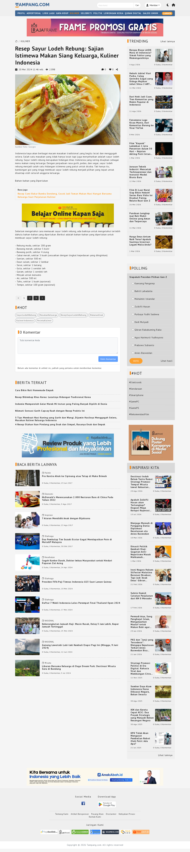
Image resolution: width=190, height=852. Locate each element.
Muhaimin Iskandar (145, 298)
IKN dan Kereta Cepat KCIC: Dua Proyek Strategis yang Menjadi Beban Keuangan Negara (142, 715)
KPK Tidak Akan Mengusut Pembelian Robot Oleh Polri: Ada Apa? (140, 738)
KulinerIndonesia (25, 320)
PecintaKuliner (44, 320)
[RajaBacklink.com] (49, 831)
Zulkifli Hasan (142, 306)
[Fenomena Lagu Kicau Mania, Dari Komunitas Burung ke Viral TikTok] (163, 125)
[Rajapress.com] (110, 831)
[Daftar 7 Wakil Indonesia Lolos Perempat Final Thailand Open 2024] (27, 604)
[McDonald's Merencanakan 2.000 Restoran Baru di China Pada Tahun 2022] (27, 498)
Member (153, 5)
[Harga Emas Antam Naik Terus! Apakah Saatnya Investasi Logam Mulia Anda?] (163, 241)
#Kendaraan (135, 388)
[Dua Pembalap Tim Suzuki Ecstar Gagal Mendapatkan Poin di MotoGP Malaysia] (27, 541)
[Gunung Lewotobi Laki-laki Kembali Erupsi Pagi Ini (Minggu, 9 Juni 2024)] (27, 646)
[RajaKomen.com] (80, 831)
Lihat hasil (166, 360)
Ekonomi (49, 494)
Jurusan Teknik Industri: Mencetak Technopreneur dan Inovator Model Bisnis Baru (140, 172)
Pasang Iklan (97, 814)
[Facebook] (83, 803)
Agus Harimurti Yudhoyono (149, 337)
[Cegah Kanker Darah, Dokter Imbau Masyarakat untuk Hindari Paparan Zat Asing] (27, 562)
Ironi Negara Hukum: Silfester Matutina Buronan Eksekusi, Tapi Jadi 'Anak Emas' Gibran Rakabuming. (142, 575)
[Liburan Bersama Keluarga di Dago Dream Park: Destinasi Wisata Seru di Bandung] (27, 667)
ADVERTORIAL (34, 13)
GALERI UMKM (150, 13)
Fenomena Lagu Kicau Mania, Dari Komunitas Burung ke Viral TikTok (141, 124)
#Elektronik (135, 382)
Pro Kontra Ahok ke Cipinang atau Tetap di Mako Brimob (74, 476)
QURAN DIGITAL (133, 13)
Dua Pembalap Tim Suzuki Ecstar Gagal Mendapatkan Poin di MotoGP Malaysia (77, 541)
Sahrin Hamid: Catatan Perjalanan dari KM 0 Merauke (142, 596)
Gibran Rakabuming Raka (148, 329)
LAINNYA (167, 13)
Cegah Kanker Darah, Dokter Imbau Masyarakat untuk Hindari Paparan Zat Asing (77, 562)
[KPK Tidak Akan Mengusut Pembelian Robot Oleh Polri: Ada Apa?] (163, 738)
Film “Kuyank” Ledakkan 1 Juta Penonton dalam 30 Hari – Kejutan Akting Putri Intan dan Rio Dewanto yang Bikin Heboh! (140, 148)
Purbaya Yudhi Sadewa (147, 314)
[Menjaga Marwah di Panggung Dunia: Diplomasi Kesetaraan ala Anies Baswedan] (163, 528)
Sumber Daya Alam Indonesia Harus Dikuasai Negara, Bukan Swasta (141, 690)
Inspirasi (49, 515)
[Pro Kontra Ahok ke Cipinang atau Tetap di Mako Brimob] (27, 477)
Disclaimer (111, 814)
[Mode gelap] (168, 5)
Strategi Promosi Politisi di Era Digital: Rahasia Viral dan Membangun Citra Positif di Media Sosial (141, 668)
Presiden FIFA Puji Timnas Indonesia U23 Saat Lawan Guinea (76, 581)
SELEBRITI (86, 13)
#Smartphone (136, 395)
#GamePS (134, 408)
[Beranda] (173, 5)
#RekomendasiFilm (139, 414)
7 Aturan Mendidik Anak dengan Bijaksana (66, 518)
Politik (48, 473)
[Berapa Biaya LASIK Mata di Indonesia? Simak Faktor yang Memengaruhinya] (163, 55)
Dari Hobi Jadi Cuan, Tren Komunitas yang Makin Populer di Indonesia (141, 100)
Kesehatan (50, 557)
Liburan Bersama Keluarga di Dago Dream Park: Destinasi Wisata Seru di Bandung (79, 667)
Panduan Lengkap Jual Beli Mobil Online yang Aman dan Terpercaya (139, 217)
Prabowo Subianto (144, 345)
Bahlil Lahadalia (143, 291)
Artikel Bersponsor (80, 814)
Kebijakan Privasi (127, 814)
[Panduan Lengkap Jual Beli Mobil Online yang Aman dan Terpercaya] (163, 218)
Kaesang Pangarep (145, 283)
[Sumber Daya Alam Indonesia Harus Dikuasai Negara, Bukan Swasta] (163, 691)
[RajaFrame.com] (64, 831)
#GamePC (134, 401)
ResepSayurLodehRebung (73, 315)
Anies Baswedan (143, 353)
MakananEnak (96, 315)
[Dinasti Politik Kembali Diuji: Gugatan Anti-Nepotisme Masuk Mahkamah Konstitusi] (163, 551)
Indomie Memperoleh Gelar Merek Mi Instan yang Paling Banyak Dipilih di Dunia (61, 404)
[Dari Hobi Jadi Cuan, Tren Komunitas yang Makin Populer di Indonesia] (163, 101)
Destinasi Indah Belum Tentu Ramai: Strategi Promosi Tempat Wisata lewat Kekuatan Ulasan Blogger (142, 482)
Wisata (48, 663)
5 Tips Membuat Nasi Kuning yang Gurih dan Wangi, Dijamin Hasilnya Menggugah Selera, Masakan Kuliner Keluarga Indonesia (66, 419)
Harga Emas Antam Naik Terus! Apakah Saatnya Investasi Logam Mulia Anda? (140, 240)
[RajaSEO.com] (125, 831)
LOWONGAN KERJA (113, 13)
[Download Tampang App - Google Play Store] (107, 804)
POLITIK (97, 13)
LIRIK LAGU (49, 13)
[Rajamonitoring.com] (95, 831)
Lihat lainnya (168, 41)
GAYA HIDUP (62, 13)
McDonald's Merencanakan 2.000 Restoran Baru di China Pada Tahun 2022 (77, 498)
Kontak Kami (95, 817)
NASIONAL (49, 620)
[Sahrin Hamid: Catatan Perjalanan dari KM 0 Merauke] (163, 598)
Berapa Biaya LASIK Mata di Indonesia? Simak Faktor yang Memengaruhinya (140, 54)
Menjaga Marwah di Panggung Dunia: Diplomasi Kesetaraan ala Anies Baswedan (142, 528)
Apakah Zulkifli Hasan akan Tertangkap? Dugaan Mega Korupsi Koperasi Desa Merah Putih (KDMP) (141, 505)
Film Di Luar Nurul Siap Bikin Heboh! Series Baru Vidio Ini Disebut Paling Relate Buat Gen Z (141, 195)
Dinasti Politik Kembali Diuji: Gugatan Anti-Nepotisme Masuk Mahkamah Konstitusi (141, 552)
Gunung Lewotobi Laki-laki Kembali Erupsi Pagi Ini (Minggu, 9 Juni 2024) (80, 646)
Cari (137, 5)
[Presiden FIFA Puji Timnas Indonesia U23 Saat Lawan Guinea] (27, 583)
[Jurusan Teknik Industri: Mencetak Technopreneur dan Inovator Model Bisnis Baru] (163, 171)
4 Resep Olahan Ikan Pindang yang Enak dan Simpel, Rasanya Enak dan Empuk (60, 424)
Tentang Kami (61, 814)
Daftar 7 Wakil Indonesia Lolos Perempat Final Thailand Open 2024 (81, 602)
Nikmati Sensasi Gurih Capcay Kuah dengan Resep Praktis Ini (50, 410)
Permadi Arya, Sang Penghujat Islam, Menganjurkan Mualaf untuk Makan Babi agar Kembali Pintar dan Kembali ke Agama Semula (142, 622)
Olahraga (49, 536)
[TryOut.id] (140, 831)
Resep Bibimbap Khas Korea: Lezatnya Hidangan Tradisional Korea (53, 397)
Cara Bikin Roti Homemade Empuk (34, 390)
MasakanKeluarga (48, 315)
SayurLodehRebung (26, 315)
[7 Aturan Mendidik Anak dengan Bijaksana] (27, 519)
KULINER (74, 13)
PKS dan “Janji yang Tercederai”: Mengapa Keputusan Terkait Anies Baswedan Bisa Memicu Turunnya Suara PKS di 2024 (142, 645)
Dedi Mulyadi (142, 322)
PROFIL (21, 13)
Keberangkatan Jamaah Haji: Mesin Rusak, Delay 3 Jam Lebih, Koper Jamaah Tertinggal (80, 625)
